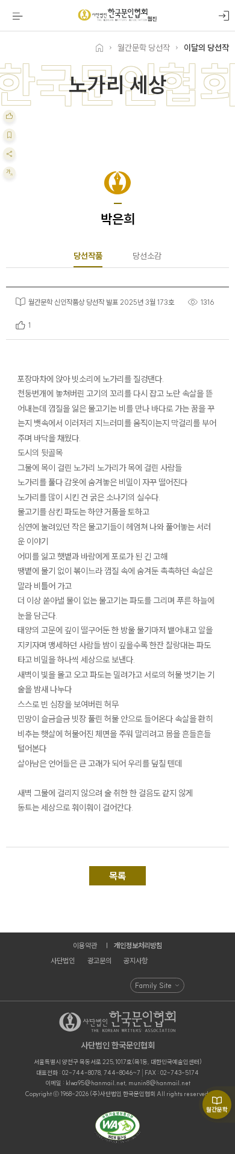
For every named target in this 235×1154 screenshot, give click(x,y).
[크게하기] (9, 173)
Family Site (153, 985)
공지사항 (136, 960)
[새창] (117, 1128)
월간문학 (217, 1110)
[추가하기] (9, 116)
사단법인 (63, 960)
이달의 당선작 (206, 47)
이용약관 (85, 945)
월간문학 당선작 (144, 47)
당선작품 (88, 255)
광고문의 (99, 960)
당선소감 (147, 255)
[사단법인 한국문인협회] (117, 15)
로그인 (224, 16)
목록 (117, 876)
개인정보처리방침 (138, 945)
